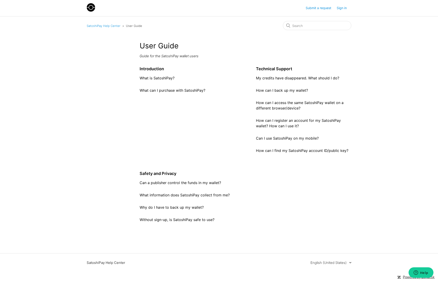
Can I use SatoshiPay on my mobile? (287, 138)
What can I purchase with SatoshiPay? (172, 90)
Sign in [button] (342, 8)
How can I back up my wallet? (282, 90)
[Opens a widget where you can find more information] (420, 273)
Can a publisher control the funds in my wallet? (180, 182)
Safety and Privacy (158, 173)
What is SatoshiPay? (157, 78)
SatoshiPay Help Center (103, 26)
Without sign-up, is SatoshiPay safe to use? (177, 219)
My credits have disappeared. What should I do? (297, 78)
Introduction (152, 68)
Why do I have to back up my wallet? (172, 207)
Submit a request (318, 8)
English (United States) (328, 262)
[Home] (91, 10)
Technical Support (274, 68)
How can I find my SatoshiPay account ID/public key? (302, 150)
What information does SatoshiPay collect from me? (185, 195)
